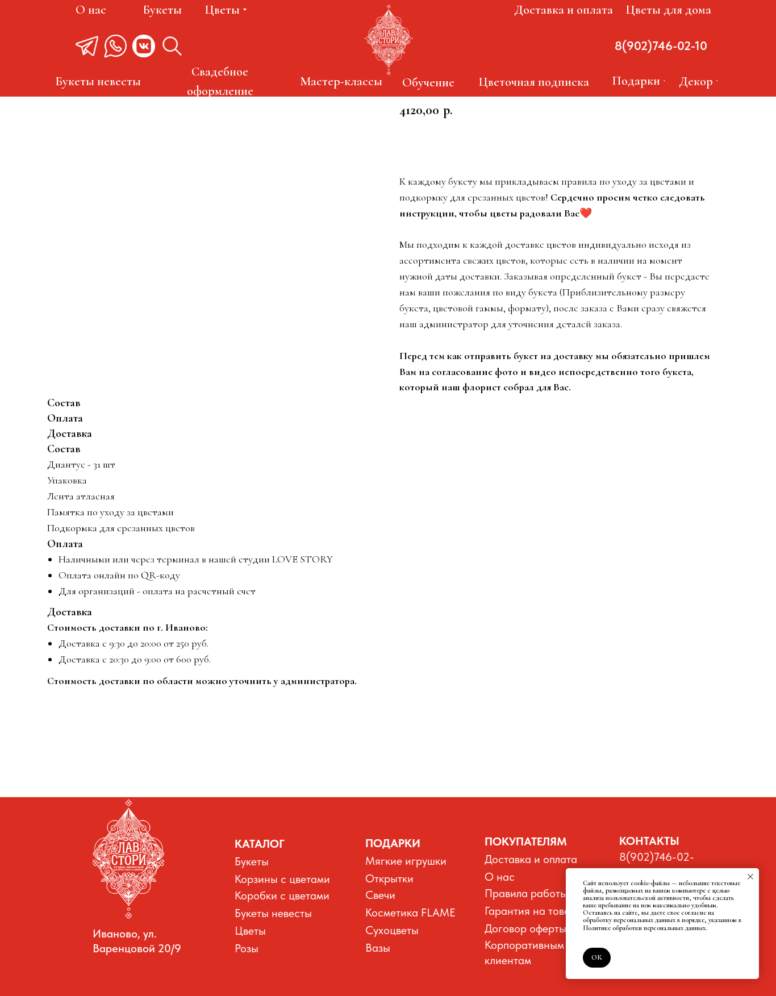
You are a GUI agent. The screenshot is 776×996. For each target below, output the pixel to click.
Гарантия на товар (531, 911)
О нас (91, 9)
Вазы (377, 948)
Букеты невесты (273, 913)
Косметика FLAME (410, 912)
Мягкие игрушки (406, 861)
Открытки (389, 878)
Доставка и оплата (563, 9)
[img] (128, 859)
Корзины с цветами (282, 879)
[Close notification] (750, 876)
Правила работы (526, 893)
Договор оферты (525, 928)
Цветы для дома (668, 9)
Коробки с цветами (282, 895)
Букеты (252, 861)
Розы (246, 948)
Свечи (380, 895)
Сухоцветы (392, 930)
